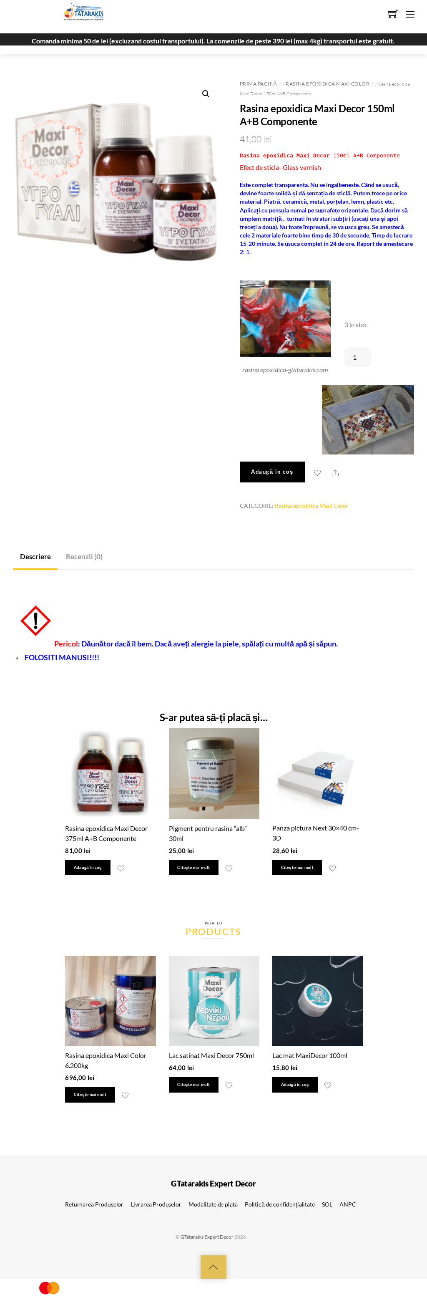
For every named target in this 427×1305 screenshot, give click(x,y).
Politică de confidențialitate (280, 1204)
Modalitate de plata (212, 1204)
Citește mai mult (193, 867)
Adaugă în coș (272, 471)
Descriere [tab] (35, 556)
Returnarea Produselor (94, 1204)
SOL (327, 1204)
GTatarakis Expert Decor (207, 1237)
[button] (206, 93)
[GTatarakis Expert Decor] (79, 15)
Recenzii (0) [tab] (84, 556)
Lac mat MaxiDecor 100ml (309, 1055)
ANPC (347, 1204)
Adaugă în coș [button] (88, 867)
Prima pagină (258, 84)
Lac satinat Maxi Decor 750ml (211, 1055)
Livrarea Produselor (156, 1204)
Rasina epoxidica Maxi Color (327, 84)
